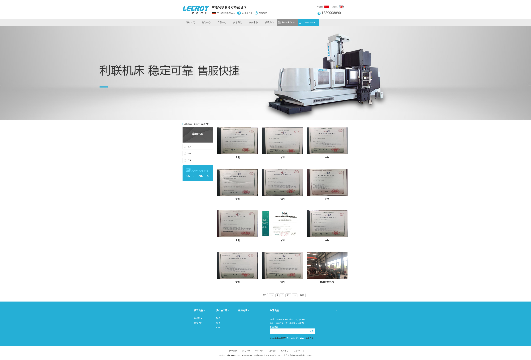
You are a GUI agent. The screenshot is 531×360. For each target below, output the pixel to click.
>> (295, 295)
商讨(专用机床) (327, 282)
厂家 (189, 160)
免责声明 (309, 338)
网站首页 (190, 22)
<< (271, 295)
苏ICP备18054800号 (278, 338)
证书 (189, 153)
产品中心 (222, 22)
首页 (196, 124)
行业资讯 (198, 318)
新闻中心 (206, 22)
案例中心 (253, 22)
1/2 (288, 295)
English (335, 7)
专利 (237, 157)
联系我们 (269, 22)
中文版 (320, 7)
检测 (189, 147)
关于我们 (237, 22)
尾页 (302, 295)
